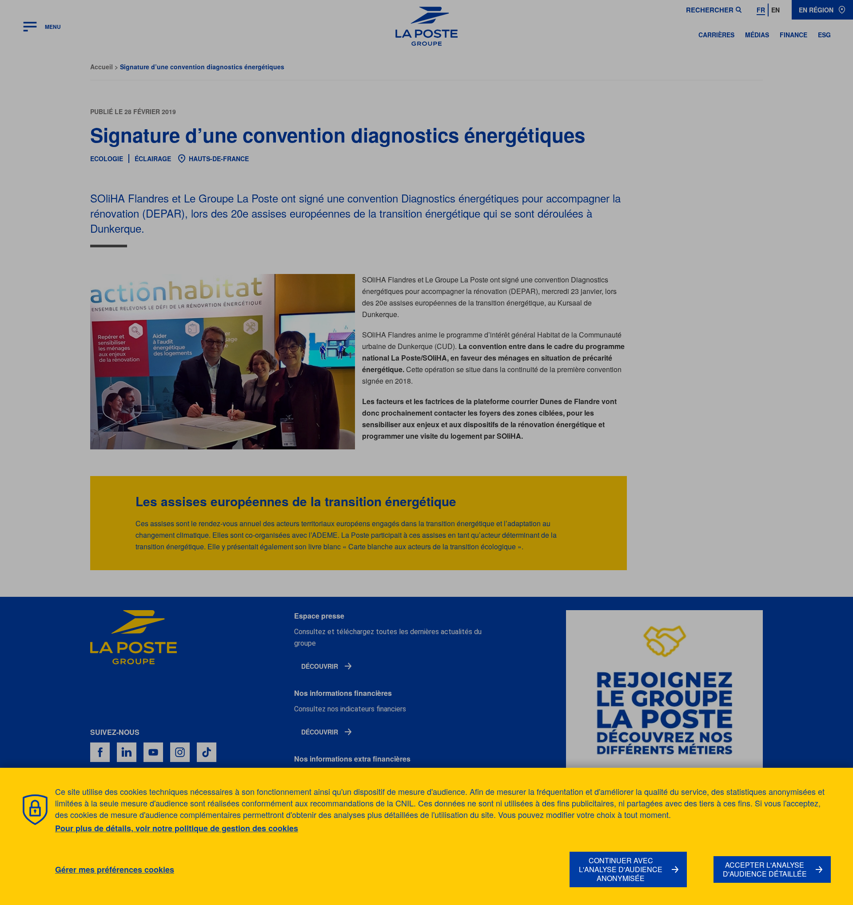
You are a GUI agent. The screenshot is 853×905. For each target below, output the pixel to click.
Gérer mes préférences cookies (114, 869)
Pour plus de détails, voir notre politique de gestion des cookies (176, 828)
